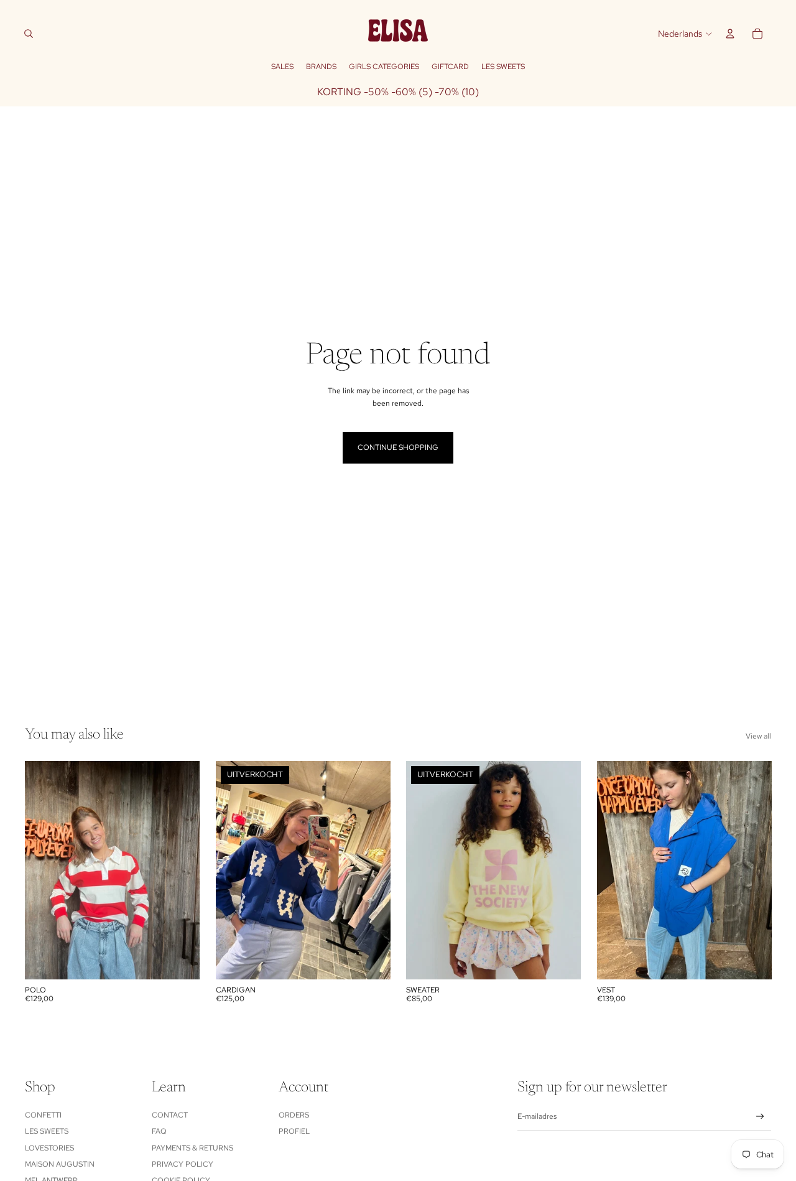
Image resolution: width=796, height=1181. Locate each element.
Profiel (294, 1131)
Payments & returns (192, 1148)
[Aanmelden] (760, 1116)
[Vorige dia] (43, 870)
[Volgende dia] (181, 870)
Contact (170, 1115)
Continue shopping (398, 447)
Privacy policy (182, 1164)
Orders (294, 1115)
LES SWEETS (46, 1131)
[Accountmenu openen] (730, 33)
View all (758, 736)
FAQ (159, 1131)
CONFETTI (43, 1115)
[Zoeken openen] (28, 33)
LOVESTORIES (49, 1148)
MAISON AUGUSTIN (60, 1164)
